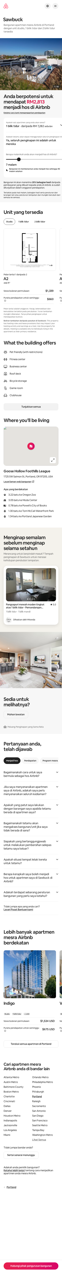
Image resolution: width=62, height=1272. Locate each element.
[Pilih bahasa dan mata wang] (48, 6)
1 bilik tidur (23, 221)
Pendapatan (30, 760)
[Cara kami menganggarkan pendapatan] (5, 300)
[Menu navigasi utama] (55, 6)
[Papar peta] (31, 446)
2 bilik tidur (39, 221)
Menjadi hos (12, 760)
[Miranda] (8, 619)
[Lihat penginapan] (30, 993)
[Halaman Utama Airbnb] (6, 6)
